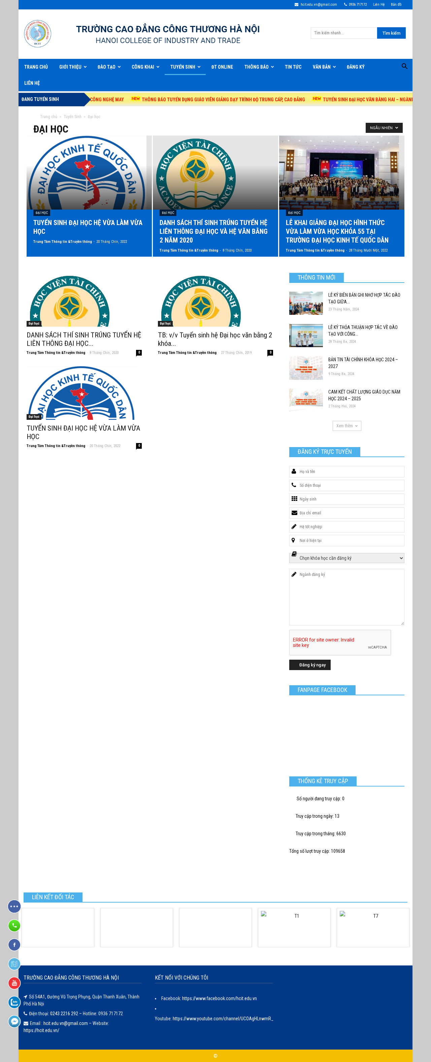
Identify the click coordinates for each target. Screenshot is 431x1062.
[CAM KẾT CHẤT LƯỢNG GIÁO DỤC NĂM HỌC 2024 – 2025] (306, 400)
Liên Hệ (379, 4)
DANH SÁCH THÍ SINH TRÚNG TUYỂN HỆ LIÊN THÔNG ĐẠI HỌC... (84, 339)
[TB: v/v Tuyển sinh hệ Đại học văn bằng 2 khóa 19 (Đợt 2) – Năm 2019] (215, 300)
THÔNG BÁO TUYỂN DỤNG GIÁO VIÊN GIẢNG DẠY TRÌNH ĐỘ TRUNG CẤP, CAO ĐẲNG (198, 99)
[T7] (373, 927)
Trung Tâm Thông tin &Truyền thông (62, 242)
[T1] (294, 927)
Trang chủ (48, 116)
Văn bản (322, 67)
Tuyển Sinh (182, 67)
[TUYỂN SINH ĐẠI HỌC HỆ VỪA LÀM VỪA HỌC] (89, 173)
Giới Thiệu (70, 67)
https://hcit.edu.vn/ (41, 1030)
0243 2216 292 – (66, 1013)
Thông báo (256, 67)
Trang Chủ (36, 67)
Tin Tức (293, 67)
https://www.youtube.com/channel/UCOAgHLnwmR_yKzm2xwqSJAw (239, 1018)
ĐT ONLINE (222, 67)
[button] (404, 67)
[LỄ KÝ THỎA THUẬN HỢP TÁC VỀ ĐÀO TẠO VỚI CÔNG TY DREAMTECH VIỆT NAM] (306, 335)
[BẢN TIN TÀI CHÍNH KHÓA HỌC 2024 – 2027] (306, 368)
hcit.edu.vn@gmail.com (318, 4)
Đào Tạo (106, 67)
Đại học (42, 213)
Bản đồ (396, 4)
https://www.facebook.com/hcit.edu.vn (219, 998)
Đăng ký (356, 67)
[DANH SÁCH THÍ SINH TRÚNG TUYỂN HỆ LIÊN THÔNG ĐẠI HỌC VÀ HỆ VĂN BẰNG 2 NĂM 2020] (215, 173)
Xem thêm (344, 426)
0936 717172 (358, 4)
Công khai (143, 67)
